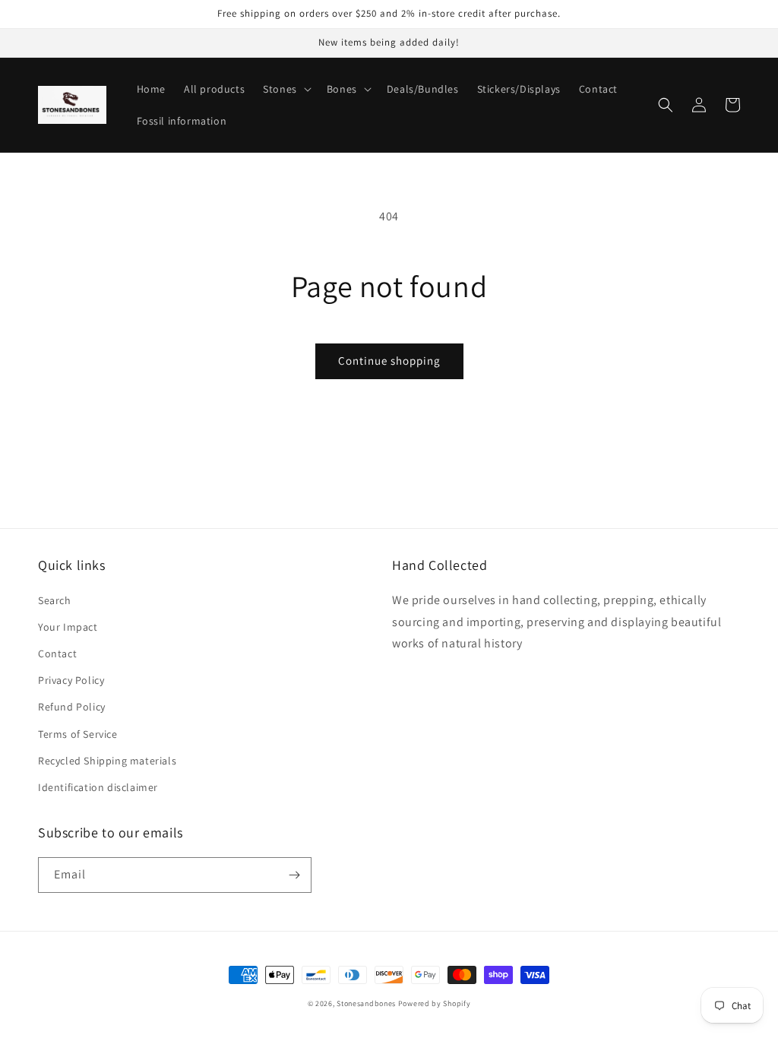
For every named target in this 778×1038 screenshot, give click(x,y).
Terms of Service (78, 734)
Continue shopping (389, 360)
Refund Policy (72, 707)
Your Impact (68, 627)
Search (54, 600)
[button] (286, 89)
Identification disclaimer (98, 787)
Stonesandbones (366, 1003)
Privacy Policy (71, 680)
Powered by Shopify (434, 1003)
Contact (57, 653)
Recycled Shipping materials (107, 760)
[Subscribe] (294, 875)
